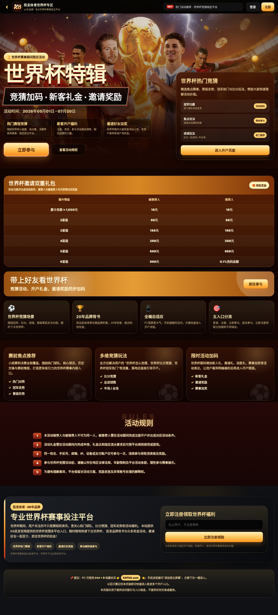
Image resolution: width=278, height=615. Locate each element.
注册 (268, 7)
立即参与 (26, 150)
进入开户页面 (225, 150)
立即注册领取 (214, 537)
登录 (253, 7)
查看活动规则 (68, 150)
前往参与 (255, 284)
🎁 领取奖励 (259, 185)
